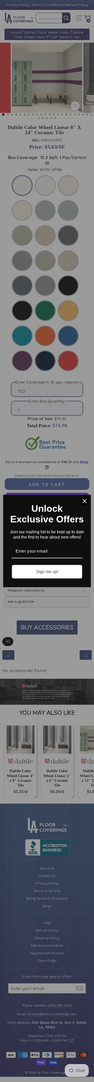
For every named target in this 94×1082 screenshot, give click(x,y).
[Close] (84, 501)
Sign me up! (47, 571)
